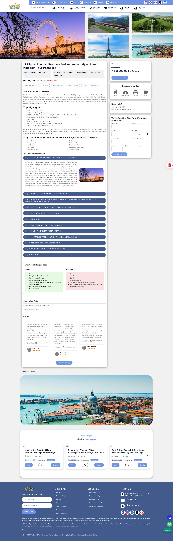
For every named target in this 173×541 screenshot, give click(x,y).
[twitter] (137, 512)
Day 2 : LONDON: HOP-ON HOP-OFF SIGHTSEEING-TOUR (46, 194)
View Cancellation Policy (31, 309)
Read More (30, 347)
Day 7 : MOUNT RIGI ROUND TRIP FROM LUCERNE (43, 225)
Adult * (113, 146)
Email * (113, 131)
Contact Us (60, 510)
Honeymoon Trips (95, 496)
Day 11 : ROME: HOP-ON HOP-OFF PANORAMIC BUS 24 (45, 249)
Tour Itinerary (44, 85)
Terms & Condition (55, 535)
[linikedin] (132, 512)
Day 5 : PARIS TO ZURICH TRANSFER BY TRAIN (42, 213)
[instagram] (127, 512)
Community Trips (95, 492)
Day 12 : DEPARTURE (33, 255)
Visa (57, 503)
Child (126, 146)
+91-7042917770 (61, 2)
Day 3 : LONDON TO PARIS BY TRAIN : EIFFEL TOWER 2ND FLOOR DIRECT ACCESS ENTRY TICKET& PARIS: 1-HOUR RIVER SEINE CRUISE (61, 200)
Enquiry (55, 465)
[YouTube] (141, 512)
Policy (84, 85)
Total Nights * (115, 138)
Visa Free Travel (61, 506)
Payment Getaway (78, 535)
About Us (59, 492)
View (28, 465)
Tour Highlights (30, 85)
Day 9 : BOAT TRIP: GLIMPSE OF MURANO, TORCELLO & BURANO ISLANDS (52, 237)
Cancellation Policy (91, 535)
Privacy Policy (66, 535)
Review (93, 85)
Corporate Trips (94, 499)
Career (58, 499)
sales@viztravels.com (43, 2)
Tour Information (58, 85)
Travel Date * (136, 131)
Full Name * (115, 123)
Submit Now (28, 512)
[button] (147, 455)
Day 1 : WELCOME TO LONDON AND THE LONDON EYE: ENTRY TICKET (51, 158)
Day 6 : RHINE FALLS (32, 219)
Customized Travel (95, 503)
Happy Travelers (61, 513)
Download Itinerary (64, 363)
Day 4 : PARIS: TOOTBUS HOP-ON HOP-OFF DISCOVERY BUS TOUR (49, 207)
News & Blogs (61, 496)
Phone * (134, 123)
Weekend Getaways (96, 506)
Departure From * (137, 138)
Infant (140, 146)
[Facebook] (123, 512)
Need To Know (73, 85)
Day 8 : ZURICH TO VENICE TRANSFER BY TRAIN (43, 231)
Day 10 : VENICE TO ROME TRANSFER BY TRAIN (42, 243)
